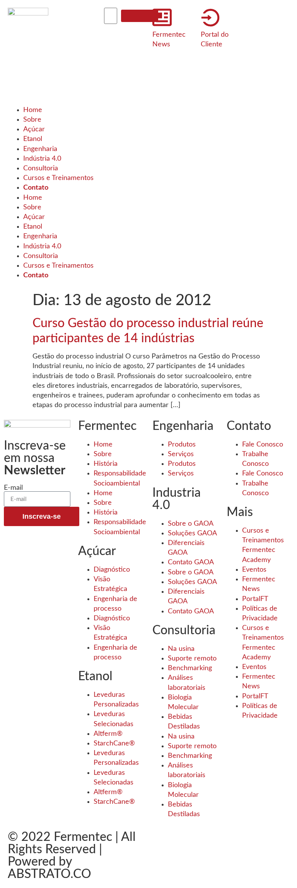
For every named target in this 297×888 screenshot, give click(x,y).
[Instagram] (65, 39)
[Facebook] (65, 17)
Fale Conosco (262, 444)
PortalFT (255, 599)
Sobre (32, 119)
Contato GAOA (191, 562)
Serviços (181, 454)
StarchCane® (114, 743)
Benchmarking (190, 668)
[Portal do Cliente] (210, 17)
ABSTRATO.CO (49, 874)
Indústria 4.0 (42, 158)
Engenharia (40, 149)
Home (32, 110)
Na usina (181, 648)
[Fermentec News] (162, 17)
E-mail (13, 487)
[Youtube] (65, 85)
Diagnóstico (112, 569)
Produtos (182, 444)
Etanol (32, 139)
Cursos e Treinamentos (58, 178)
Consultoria (40, 168)
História (106, 463)
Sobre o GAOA (190, 523)
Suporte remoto (192, 658)
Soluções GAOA (192, 533)
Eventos (254, 569)
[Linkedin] (65, 62)
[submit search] (139, 16)
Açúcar (34, 129)
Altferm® (108, 733)
